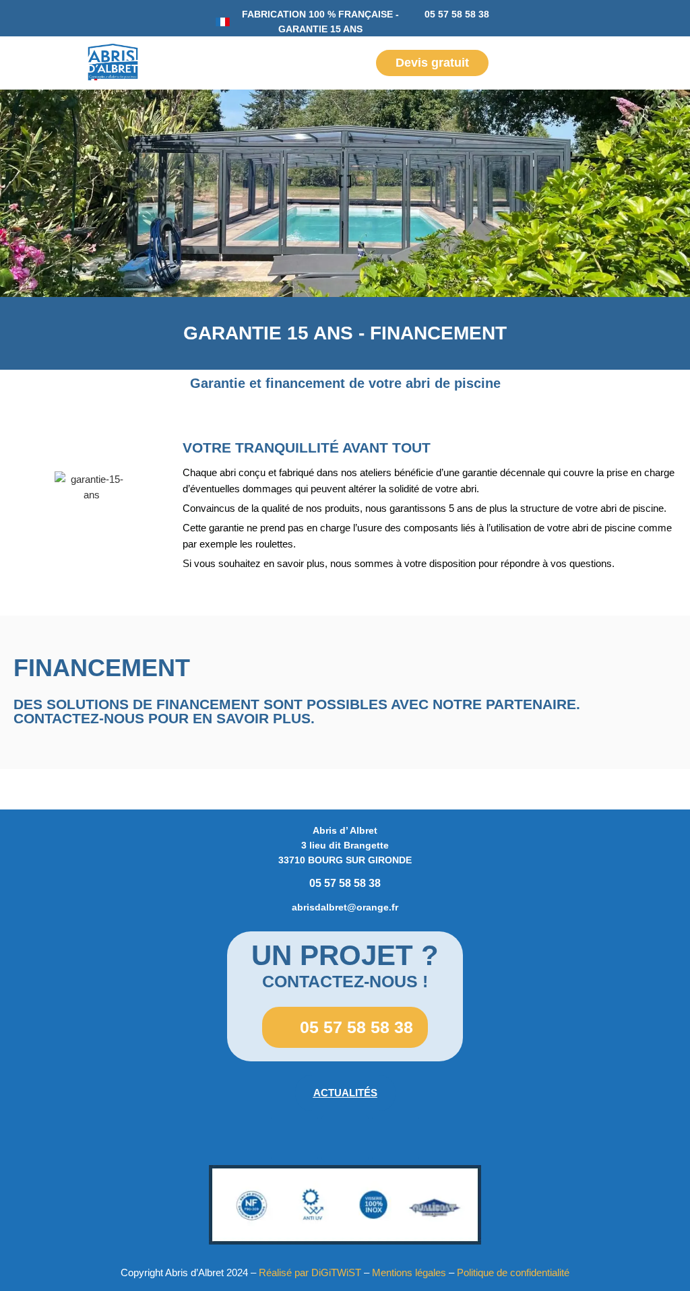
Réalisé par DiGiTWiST (310, 1272)
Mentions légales (409, 1272)
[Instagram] (345, 1138)
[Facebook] (294, 1138)
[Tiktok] (395, 1138)
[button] (24, 63)
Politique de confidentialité (513, 1272)
